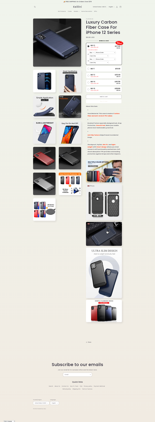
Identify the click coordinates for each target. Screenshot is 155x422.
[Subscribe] (90, 375)
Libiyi (44, 408)
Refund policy (67, 389)
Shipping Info (76, 389)
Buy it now (103, 101)
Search (51, 386)
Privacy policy (88, 386)
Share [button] (89, 342)
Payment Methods (99, 386)
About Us (57, 386)
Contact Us (65, 386)
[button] (35, 7)
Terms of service (87, 389)
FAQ (81, 386)
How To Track (74, 386)
